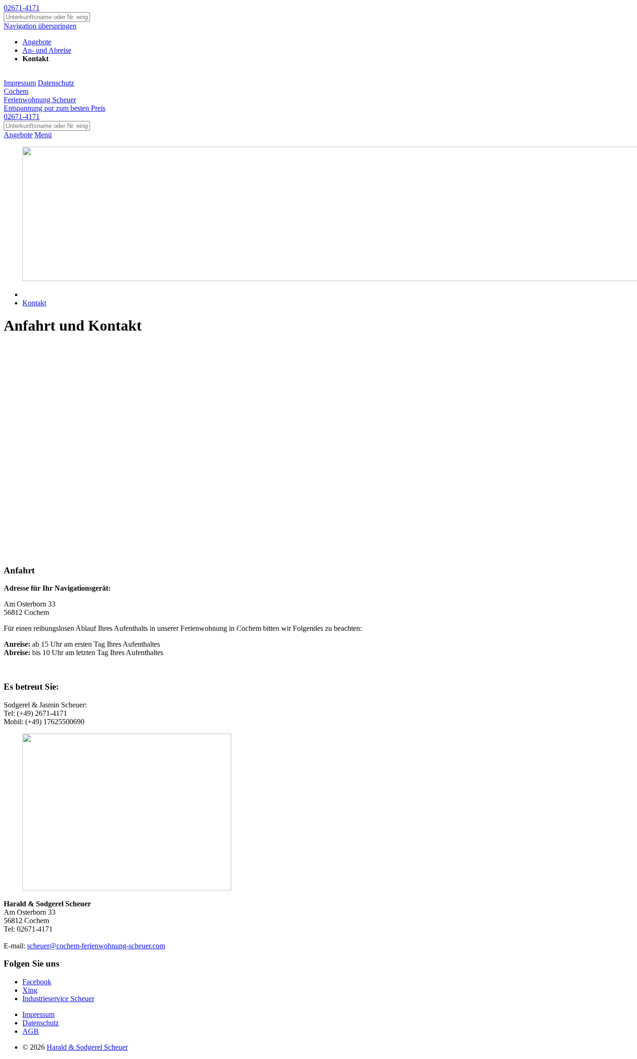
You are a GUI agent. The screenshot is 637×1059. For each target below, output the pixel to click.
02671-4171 (22, 8)
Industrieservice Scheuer (58, 999)
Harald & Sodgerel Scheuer (87, 1047)
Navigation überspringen (40, 26)
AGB (30, 1031)
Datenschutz (56, 83)
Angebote (18, 135)
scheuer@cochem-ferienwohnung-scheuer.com (96, 946)
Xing (29, 990)
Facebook (36, 982)
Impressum (20, 83)
